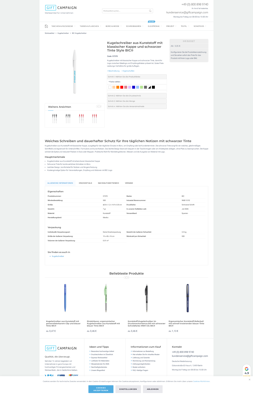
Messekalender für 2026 (100, 364)
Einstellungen (128, 389)
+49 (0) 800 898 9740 (195, 4)
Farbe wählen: (114, 82)
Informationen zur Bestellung (143, 351)
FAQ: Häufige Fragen (140, 370)
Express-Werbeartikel (99, 358)
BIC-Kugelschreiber (79, 33)
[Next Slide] (100, 106)
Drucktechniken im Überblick (102, 354)
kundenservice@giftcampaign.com (187, 12)
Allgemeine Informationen (60, 183)
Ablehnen (153, 389)
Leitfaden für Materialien (100, 361)
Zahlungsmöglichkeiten (141, 364)
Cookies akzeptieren (100, 389)
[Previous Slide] (97, 106)
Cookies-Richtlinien (201, 381)
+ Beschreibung (113, 71)
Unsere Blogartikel (98, 370)
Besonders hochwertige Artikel (102, 351)
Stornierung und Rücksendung (144, 361)
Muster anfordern (139, 367)
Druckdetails (85, 183)
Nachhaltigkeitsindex (108, 183)
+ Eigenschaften (128, 71)
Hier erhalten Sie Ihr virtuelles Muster (146, 354)
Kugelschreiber (63, 33)
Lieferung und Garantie (141, 358)
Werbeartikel (50, 33)
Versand (129, 183)
